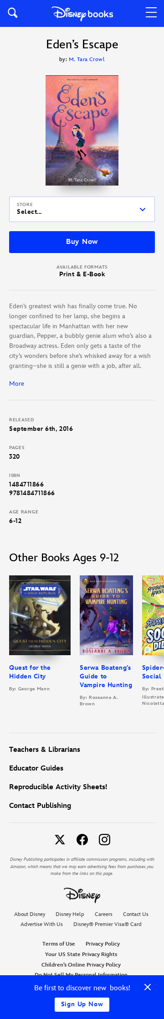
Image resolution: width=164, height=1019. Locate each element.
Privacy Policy (103, 944)
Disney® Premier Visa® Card (107, 924)
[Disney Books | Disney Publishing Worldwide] (82, 13)
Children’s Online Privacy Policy (81, 965)
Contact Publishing (40, 806)
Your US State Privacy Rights (81, 954)
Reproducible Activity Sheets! (58, 787)
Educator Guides (36, 768)
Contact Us (136, 914)
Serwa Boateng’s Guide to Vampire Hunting (106, 676)
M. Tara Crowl (87, 59)
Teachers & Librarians (44, 749)
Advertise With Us (41, 924)
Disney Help (70, 914)
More (16, 384)
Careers (104, 914)
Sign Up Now (82, 1004)
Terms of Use (58, 944)
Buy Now (82, 242)
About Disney (29, 914)
